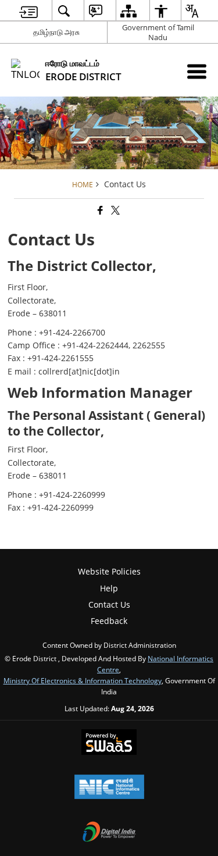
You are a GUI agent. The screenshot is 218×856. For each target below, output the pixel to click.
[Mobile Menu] (197, 71)
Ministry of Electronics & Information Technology (82, 680)
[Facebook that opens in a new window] (99, 210)
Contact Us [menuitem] (109, 604)
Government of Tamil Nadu (158, 32)
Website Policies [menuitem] (109, 571)
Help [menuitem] (109, 588)
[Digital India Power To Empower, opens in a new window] (109, 832)
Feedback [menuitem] (109, 620)
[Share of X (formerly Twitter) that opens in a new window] (114, 210)
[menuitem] (28, 11)
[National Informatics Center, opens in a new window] (109, 788)
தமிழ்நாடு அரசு (56, 32)
